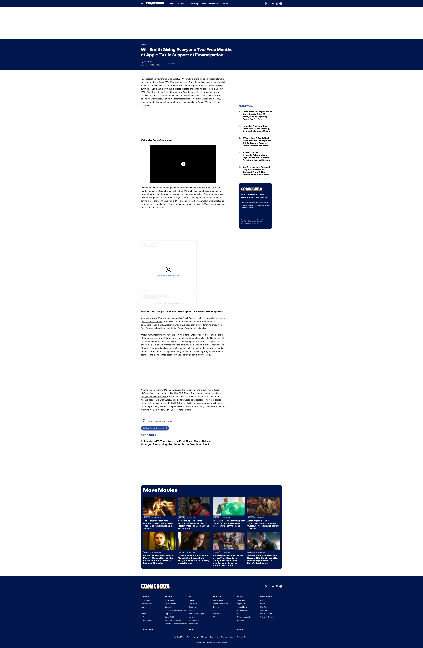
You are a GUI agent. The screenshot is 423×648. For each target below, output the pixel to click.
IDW (142, 617)
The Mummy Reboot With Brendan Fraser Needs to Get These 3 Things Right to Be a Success (158, 525)
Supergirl (168, 607)
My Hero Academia (244, 617)
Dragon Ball (241, 604)
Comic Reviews (146, 604)
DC (142, 610)
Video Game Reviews (220, 604)
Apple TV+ (144, 421)
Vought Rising (194, 620)
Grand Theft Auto (266, 617)
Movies (181, 4)
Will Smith (168, 421)
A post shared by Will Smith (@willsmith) (169, 303)
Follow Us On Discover (154, 428)
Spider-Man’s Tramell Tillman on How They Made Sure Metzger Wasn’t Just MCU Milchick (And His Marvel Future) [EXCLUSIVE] (228, 560)
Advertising (192, 637)
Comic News (145, 600)
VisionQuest (193, 623)
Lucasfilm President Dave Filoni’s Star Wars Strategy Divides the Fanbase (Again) (256, 128)
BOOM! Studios (146, 620)
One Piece (240, 620)
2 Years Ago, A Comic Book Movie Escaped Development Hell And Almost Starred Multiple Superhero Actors (256, 142)
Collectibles (213, 4)
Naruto (239, 613)
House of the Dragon (196, 613)
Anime (203, 4)
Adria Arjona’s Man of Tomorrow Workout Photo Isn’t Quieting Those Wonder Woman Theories (263, 525)
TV (188, 4)
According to (173, 393)
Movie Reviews (170, 604)
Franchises (266, 596)
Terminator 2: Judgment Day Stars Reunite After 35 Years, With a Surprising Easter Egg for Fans (257, 115)
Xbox (214, 610)
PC (214, 617)
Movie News (169, 600)
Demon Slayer (242, 607)
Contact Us (178, 637)
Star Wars (264, 607)
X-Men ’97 (192, 610)
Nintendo (216, 607)
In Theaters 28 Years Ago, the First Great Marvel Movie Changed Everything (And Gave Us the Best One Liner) (176, 443)
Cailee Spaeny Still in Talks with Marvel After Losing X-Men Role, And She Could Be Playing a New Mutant (193, 559)
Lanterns (192, 617)
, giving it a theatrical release (170, 98)
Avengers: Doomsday (173, 620)
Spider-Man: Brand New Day (175, 610)
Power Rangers (266, 613)
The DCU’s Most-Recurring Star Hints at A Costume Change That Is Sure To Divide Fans (229, 523)
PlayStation (217, 613)
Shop (191, 629)
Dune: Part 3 (169, 617)
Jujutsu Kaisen (242, 610)
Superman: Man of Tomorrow (176, 623)
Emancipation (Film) (156, 421)
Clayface (168, 613)
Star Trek (263, 610)
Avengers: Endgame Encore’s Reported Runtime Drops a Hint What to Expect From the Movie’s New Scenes (262, 559)
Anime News (241, 600)
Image (143, 613)
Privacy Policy (256, 223)
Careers (214, 637)
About (204, 637)
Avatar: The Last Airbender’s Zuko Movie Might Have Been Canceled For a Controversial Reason (256, 156)
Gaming (194, 4)
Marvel (143, 607)
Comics (172, 4)
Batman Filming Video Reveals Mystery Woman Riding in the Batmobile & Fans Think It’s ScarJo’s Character (158, 559)
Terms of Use (255, 221)
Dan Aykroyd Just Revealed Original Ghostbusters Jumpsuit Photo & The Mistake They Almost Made (256, 171)
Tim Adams (147, 62)
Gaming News (218, 600)
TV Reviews (193, 604)
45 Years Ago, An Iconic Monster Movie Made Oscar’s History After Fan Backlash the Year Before (193, 525)
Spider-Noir (193, 607)
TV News (192, 600)
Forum (225, 4)
